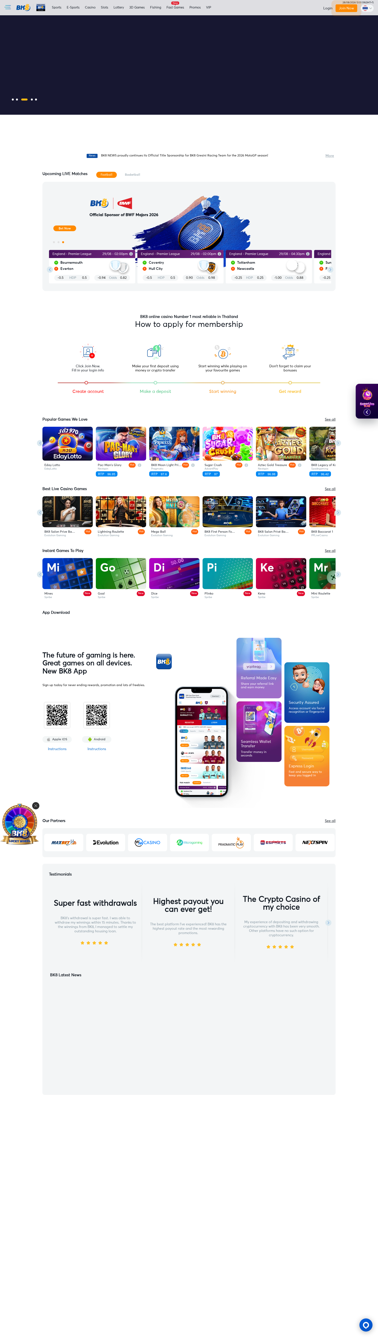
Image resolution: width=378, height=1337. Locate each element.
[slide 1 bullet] (13, 100)
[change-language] (367, 8)
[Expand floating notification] (367, 412)
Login (327, 8)
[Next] (338, 443)
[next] (330, 270)
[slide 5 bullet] (36, 100)
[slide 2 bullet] (17, 100)
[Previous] (40, 443)
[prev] (50, 270)
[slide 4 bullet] (32, 100)
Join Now (346, 8)
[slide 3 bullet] (24, 100)
